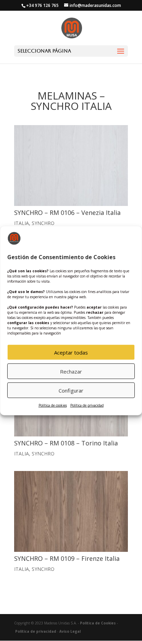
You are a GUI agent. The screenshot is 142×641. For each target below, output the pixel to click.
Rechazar (71, 371)
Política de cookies (53, 405)
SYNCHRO (43, 223)
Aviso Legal (70, 631)
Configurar (71, 390)
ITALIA (21, 223)
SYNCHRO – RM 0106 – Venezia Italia (67, 212)
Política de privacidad (87, 405)
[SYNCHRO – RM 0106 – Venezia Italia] (71, 165)
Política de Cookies (98, 623)
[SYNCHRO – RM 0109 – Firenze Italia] (71, 511)
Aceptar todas (71, 352)
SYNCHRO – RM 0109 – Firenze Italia (67, 558)
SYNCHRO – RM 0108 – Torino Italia (66, 443)
